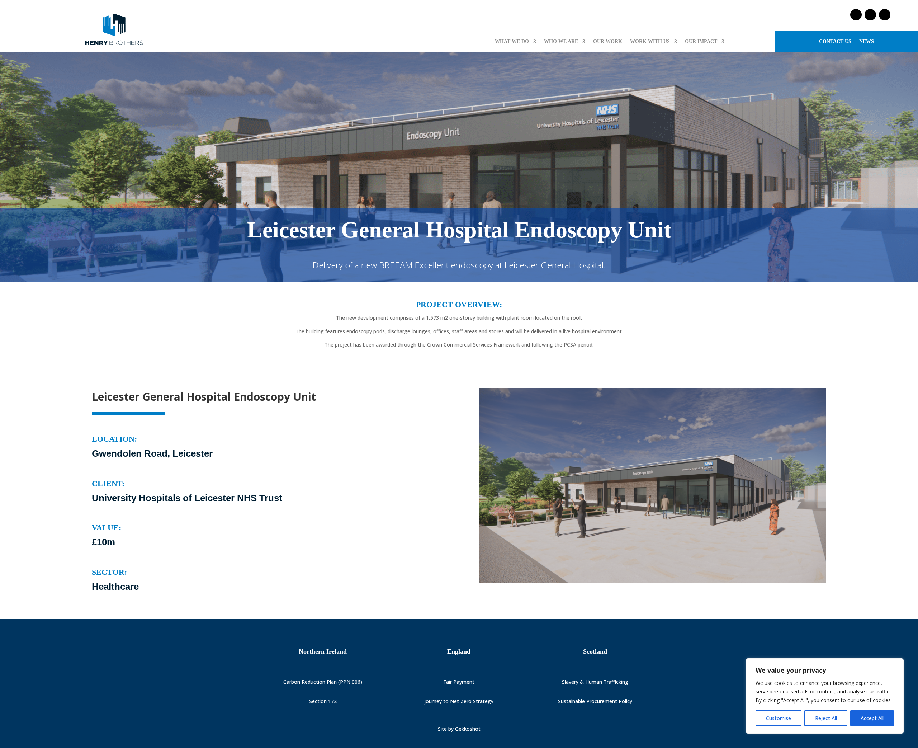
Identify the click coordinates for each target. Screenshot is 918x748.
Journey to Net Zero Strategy (458, 701)
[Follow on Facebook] (856, 14)
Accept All (872, 718)
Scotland (595, 651)
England (458, 651)
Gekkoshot (468, 728)
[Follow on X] (870, 14)
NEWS (866, 41)
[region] (825, 696)
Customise (778, 718)
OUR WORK (607, 41)
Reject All (826, 718)
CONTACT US (835, 41)
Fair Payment (458, 681)
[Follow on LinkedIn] (884, 14)
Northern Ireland (323, 651)
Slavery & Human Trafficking (595, 681)
